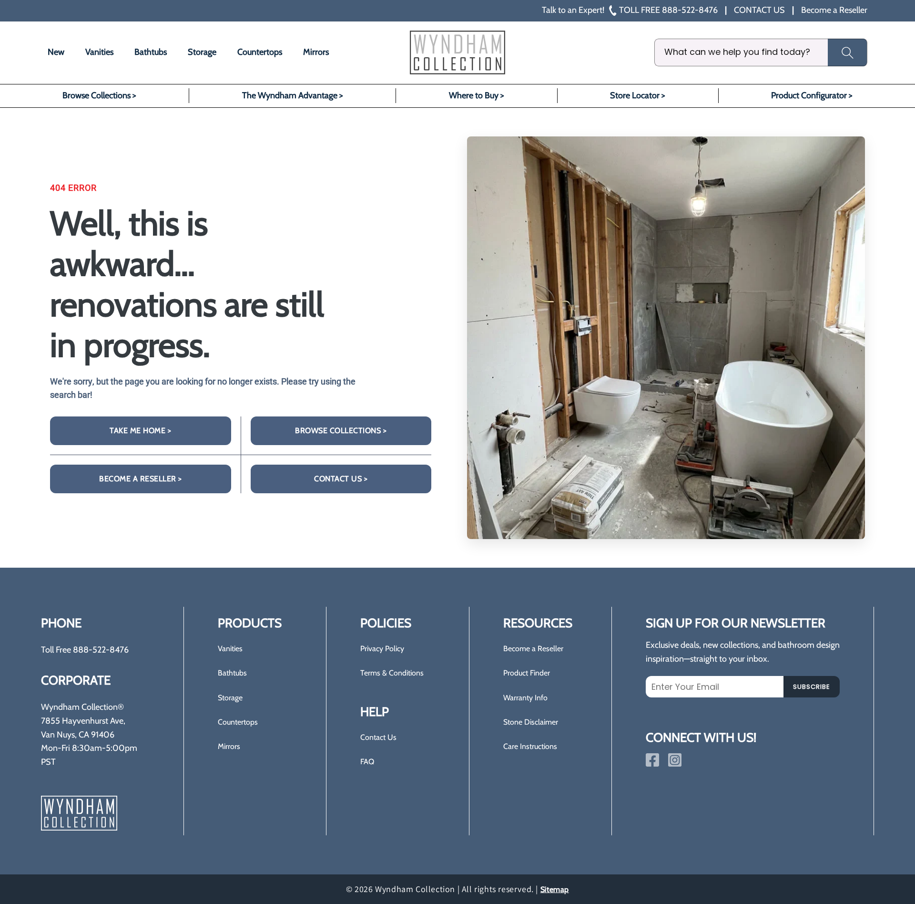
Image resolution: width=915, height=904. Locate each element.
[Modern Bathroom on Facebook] (652, 760)
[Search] (847, 52)
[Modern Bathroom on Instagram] (674, 760)
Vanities (230, 648)
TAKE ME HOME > (140, 430)
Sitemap (554, 889)
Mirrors (229, 746)
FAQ (367, 761)
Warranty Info (525, 697)
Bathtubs (232, 672)
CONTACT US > (340, 478)
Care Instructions (530, 746)
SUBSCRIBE (811, 686)
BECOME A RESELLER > (140, 478)
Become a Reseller (533, 648)
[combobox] (761, 52)
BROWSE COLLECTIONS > (340, 430)
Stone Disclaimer (530, 722)
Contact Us (378, 737)
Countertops (238, 722)
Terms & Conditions (392, 672)
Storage (230, 697)
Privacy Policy (382, 648)
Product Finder (526, 672)
